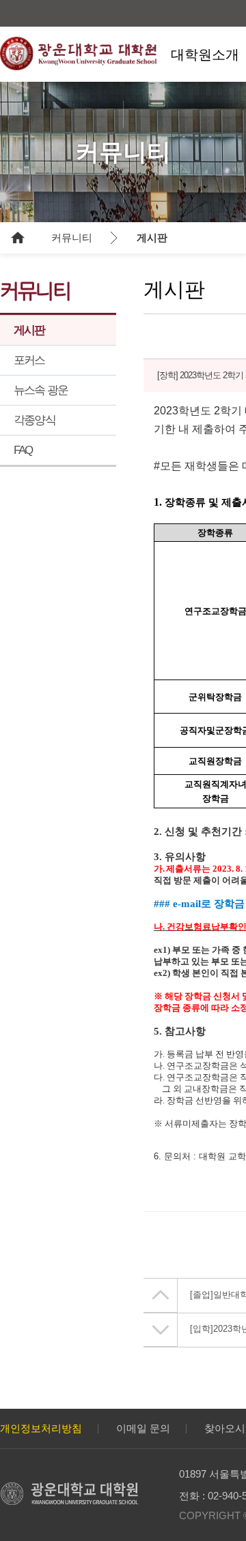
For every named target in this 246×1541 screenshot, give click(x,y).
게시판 (152, 237)
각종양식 (34, 420)
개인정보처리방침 (41, 1428)
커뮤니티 (71, 237)
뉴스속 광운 (41, 390)
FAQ (23, 450)
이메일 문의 (143, 1428)
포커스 (29, 360)
